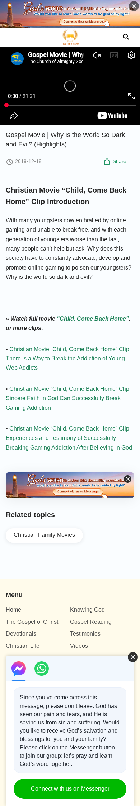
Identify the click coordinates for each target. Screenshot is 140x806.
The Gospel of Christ (32, 622)
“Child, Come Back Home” (93, 319)
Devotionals (21, 634)
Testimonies (85, 634)
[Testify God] (70, 37)
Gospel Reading (91, 622)
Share (119, 161)
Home (13, 610)
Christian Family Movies (44, 535)
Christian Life (22, 646)
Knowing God (87, 610)
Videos (79, 646)
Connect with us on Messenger (70, 789)
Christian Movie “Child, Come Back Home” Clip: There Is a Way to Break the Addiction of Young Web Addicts (68, 358)
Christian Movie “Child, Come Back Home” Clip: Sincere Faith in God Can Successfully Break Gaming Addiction (68, 398)
